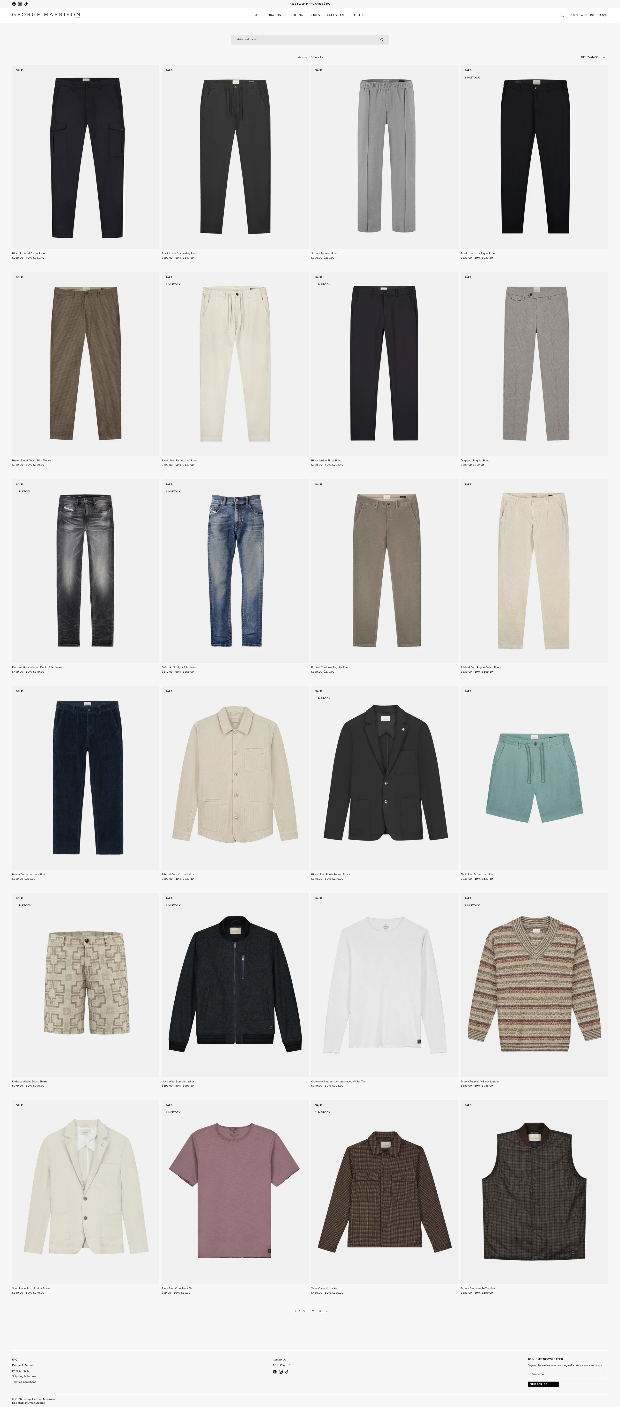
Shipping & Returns (24, 1376)
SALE (257, 15)
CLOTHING (295, 15)
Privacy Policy (20, 1371)
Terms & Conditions (24, 1382)
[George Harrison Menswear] (46, 15)
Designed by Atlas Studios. (28, 1403)
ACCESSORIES (336, 15)
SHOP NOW (326, 4)
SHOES (315, 15)
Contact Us (279, 1359)
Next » (323, 1311)
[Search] (382, 40)
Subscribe (539, 1384)
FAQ (14, 1359)
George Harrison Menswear (39, 1399)
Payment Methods (23, 1365)
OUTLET (360, 15)
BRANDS (274, 15)
